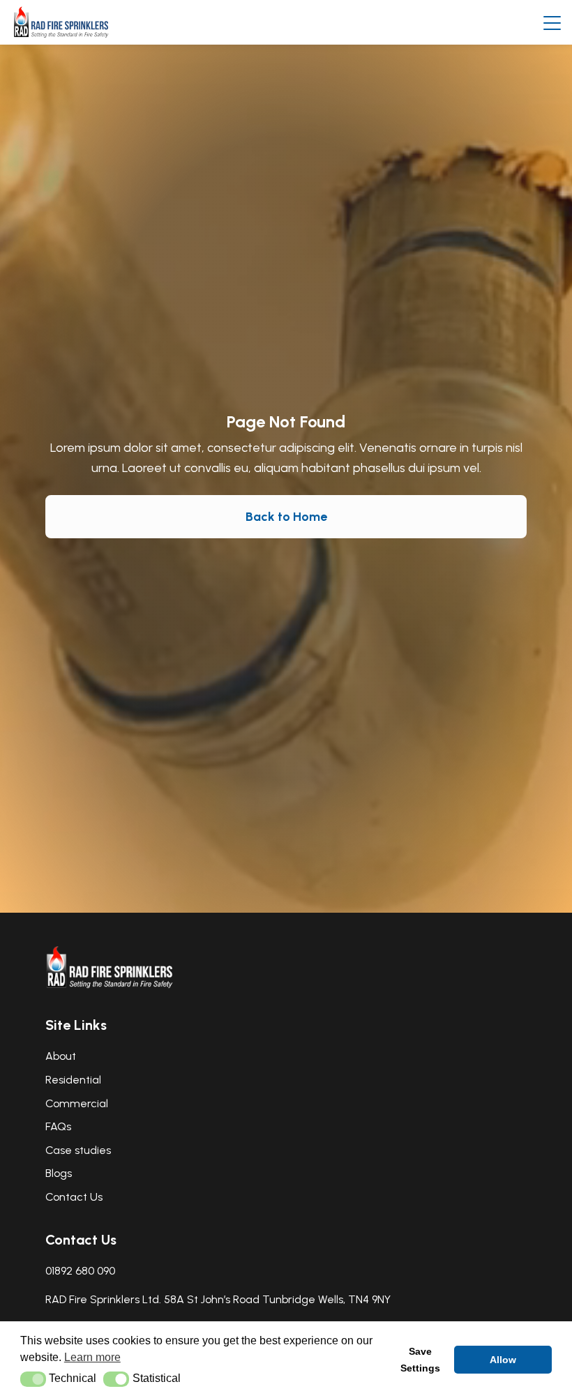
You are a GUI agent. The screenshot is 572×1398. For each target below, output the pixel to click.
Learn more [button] (92, 1357)
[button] (33, 1379)
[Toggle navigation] (552, 22)
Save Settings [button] (420, 1360)
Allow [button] (503, 1359)
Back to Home (286, 516)
